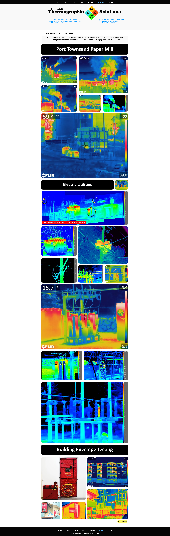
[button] (90, 2)
